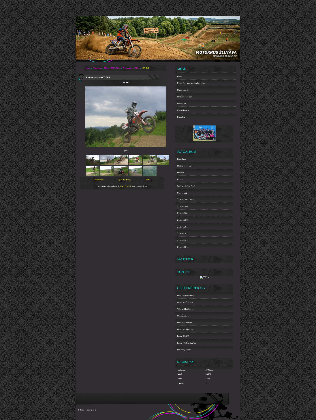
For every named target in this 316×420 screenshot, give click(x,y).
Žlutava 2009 (183, 213)
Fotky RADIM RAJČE (186, 343)
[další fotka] (160, 116)
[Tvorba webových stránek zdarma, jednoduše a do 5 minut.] (95, 410)
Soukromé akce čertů (186, 186)
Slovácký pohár (184, 350)
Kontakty (181, 117)
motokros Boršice (184, 322)
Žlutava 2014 (183, 247)
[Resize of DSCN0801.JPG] (121, 175)
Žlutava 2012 (183, 233)
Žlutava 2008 (183, 206)
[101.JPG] (92, 164)
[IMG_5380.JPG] (164, 164)
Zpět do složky (124, 180)
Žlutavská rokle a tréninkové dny (191, 83)
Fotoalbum (97, 68)
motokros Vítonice (185, 329)
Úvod (88, 68)
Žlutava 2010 (183, 220)
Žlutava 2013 (183, 240)
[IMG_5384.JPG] (92, 175)
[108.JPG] (121, 164)
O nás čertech (183, 90)
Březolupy (181, 159)
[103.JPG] (107, 164)
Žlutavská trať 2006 (131, 68)
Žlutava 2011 (183, 227)
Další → (149, 180)
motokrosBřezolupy (185, 295)
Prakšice (180, 172)
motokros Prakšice (185, 302)
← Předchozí (98, 180)
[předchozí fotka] (91, 116)
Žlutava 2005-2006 (112, 68)
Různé (180, 179)
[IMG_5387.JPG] (107, 175)
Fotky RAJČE (183, 336)
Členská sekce (183, 110)
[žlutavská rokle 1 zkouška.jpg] (150, 175)
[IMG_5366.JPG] (150, 164)
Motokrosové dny (184, 97)
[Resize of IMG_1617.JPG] (135, 175)
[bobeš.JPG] (135, 164)
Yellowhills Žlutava (185, 309)
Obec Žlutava (183, 316)
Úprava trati (182, 193)
